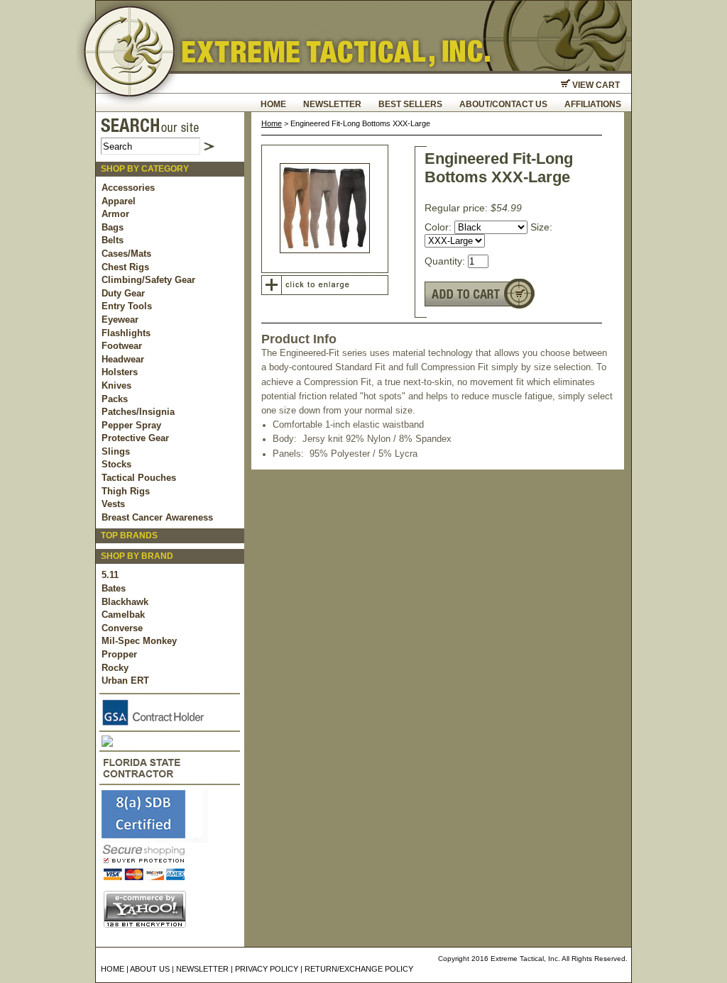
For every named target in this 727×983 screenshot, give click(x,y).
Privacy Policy (266, 969)
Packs (115, 399)
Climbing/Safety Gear (148, 279)
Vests (113, 504)
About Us (150, 969)
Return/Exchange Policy (359, 969)
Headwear (123, 359)
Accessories (128, 187)
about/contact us (503, 104)
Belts (113, 240)
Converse (122, 628)
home (273, 104)
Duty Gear (123, 293)
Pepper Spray (131, 425)
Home (271, 123)
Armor (115, 214)
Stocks (116, 464)
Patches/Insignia (138, 411)
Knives (116, 385)
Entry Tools (127, 306)
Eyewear (120, 319)
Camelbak (123, 614)
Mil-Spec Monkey (139, 640)
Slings (116, 451)
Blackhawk (125, 601)
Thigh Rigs (126, 491)
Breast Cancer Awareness (157, 517)
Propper (119, 654)
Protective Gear (135, 438)
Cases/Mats (126, 253)
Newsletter (332, 104)
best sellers (410, 104)
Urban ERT (125, 680)
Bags (113, 227)
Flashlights (126, 333)
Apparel (119, 201)
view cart (595, 85)
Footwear (122, 345)
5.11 (110, 575)
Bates (114, 588)
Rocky (115, 667)
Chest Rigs (125, 267)
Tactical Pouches (139, 477)
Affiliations (592, 104)
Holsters (120, 372)
